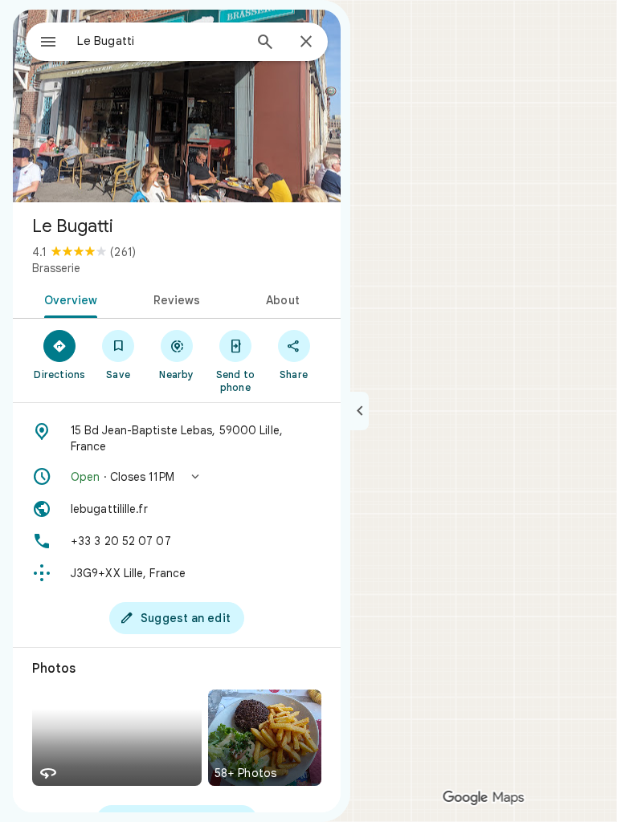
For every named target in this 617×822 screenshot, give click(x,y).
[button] (177, 477)
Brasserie (56, 268)
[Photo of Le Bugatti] (177, 106)
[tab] (68, 298)
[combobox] (160, 41)
